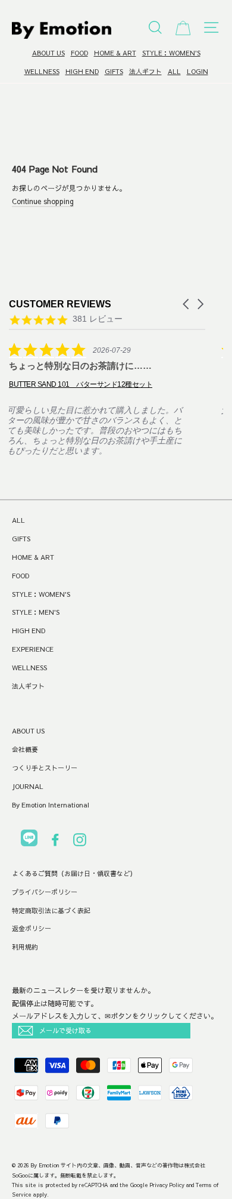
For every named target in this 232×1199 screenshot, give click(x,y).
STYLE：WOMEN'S (171, 52)
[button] (186, 304)
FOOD (79, 52)
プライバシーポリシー (44, 891)
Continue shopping (43, 201)
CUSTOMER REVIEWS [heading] (60, 304)
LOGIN (197, 71)
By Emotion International (50, 804)
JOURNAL (27, 786)
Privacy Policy (167, 1184)
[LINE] (29, 840)
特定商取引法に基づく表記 (51, 910)
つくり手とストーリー (44, 767)
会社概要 (25, 749)
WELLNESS (41, 71)
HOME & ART (115, 52)
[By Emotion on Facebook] (55, 841)
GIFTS (114, 71)
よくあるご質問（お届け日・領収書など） (74, 873)
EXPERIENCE (33, 649)
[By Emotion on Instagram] (79, 841)
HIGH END (82, 71)
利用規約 (25, 946)
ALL (174, 71)
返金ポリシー (31, 928)
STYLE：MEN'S (35, 612)
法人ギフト (145, 71)
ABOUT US (48, 52)
